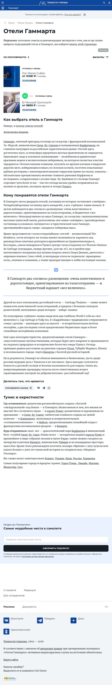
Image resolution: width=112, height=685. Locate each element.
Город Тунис (69, 463)
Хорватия (89, 458)
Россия (77, 458)
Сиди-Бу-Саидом (47, 145)
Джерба (82, 463)
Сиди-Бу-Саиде (34, 414)
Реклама (103, 50)
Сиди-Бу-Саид (30, 434)
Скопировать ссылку (16, 388)
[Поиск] (104, 2)
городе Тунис (55, 411)
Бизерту (35, 442)
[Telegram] (43, 388)
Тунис (11, 23)
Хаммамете (27, 418)
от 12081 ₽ (29, 76)
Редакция (30, 590)
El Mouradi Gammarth (36, 102)
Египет (49, 458)
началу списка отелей (29, 125)
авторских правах (51, 648)
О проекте (10, 590)
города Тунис (94, 434)
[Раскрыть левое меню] (2, 2)
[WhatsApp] (49, 388)
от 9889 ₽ (29, 105)
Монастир (10, 467)
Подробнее (29, 80)
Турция (59, 458)
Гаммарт (9, 141)
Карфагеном (87, 145)
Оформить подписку (56, 548)
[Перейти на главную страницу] (53, 2)
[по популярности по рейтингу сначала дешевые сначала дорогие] (16, 57)
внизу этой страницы (83, 44)
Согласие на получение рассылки (38, 556)
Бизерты (48, 352)
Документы (29, 606)
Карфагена (78, 430)
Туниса (66, 186)
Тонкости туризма (6, 23)
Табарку (64, 442)
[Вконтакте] (38, 388)
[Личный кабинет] (109, 2)
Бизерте (62, 426)
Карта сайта (11, 659)
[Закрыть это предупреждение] (84, 14)
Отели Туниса (25, 23)
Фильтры (99, 57)
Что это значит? (72, 14)
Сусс (20, 467)
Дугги (70, 348)
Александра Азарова (16, 132)
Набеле (43, 422)
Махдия (93, 463)
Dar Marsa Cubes (33, 73)
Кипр (68, 458)
